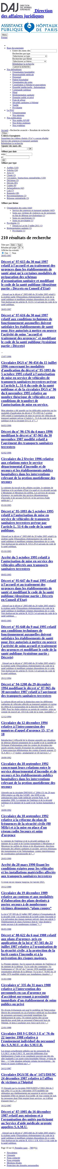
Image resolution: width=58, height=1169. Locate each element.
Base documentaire (15, 48)
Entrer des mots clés (21, 50)
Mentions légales (14, 1163)
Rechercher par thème (22, 59)
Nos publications (14, 118)
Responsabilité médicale (23, 74)
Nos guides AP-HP (20, 120)
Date (13, 245)
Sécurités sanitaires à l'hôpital (25, 102)
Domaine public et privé (23, 97)
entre (3, 154)
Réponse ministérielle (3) (18, 198)
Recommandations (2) (16, 195)
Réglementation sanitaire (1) (19, 228)
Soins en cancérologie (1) (23, 218)
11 (36, 1148)
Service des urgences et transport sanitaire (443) (33, 210)
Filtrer (4, 133)
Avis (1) (10, 173)
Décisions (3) (13, 180)
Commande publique (21, 90)
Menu (4, 35)
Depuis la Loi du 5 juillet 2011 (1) (27, 225)
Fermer (4, 37)
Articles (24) (12, 170)
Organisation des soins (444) (19, 208)
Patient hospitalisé (20, 79)
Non (14, 253)
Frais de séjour (18, 100)
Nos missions (18, 115)
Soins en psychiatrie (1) (22, 220)
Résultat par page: (9, 247)
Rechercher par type (21, 53)
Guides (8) (11, 185)
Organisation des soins (22, 82)
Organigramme (19, 113)
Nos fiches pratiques (21, 123)
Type (20, 245)
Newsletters (12, 1152)
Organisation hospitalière (23, 72)
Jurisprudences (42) (15, 188)
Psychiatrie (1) (13, 223)
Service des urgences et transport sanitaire (19, 141)
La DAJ (10, 110)
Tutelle (15, 105)
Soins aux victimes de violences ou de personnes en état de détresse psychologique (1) (33, 214)
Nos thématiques (14, 69)
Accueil (4, 130)
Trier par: (5, 245)
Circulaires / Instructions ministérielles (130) (26, 178)
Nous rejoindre (13, 1160)
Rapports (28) (13, 193)
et (2, 157)
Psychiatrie (17, 107)
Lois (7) (10, 190)
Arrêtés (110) (12, 167)
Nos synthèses (18, 125)
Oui (6, 253)
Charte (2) (11, 175)
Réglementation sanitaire (23, 95)
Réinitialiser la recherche (23, 64)
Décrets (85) (12, 183)
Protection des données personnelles (23, 1165)
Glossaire (11, 1155)
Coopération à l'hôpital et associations (29, 85)
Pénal (14, 92)
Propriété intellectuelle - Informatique (28, 87)
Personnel (16, 77)
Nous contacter (13, 1158)
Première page (20, 1148)
